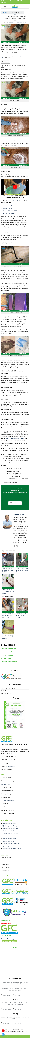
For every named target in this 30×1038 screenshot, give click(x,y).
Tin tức (9, 12)
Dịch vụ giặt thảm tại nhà (7, 794)
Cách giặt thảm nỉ (7, 208)
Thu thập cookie (5, 864)
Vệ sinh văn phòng (6, 658)
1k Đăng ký (11, 939)
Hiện (8, 61)
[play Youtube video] (15, 187)
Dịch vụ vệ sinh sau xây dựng (9, 661)
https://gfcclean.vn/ (10, 766)
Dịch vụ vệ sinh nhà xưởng (8, 652)
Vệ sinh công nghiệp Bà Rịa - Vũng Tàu (12, 848)
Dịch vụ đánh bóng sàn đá (7, 813)
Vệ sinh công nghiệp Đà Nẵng (10, 826)
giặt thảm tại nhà (14, 200)
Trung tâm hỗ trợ (5, 870)
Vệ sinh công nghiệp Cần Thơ (9, 841)
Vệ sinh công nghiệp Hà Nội (9, 823)
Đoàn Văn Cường (22, 22)
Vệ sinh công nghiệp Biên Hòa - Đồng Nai (12, 843)
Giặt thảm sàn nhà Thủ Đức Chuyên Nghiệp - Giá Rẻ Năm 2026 (8, 591)
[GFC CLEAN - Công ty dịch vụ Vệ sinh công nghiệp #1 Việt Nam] (15, 6)
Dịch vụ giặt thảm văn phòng (8, 800)
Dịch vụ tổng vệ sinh (6, 784)
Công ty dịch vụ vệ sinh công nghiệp (15, 438)
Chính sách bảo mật (6, 857)
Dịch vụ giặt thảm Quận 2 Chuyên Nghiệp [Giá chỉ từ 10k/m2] (22, 570)
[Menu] (5, 6)
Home (5, 12)
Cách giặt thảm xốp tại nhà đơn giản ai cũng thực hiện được (8, 636)
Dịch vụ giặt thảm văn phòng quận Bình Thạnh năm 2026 (7, 570)
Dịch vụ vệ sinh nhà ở (7, 655)
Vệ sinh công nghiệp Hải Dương (10, 833)
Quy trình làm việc (5, 867)
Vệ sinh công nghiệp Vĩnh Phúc (10, 838)
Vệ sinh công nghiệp (6, 777)
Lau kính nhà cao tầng (6, 807)
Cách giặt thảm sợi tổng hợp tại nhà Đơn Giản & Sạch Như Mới (7, 615)
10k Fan (4, 939)
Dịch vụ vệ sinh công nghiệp (9, 648)
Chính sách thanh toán (6, 861)
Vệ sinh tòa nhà (4, 803)
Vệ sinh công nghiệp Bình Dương (10, 846)
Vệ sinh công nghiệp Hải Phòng (10, 828)
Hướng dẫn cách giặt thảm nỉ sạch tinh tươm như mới (21, 615)
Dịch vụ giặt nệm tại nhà (7, 790)
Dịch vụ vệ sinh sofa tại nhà (7, 787)
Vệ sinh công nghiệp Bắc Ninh (10, 830)
